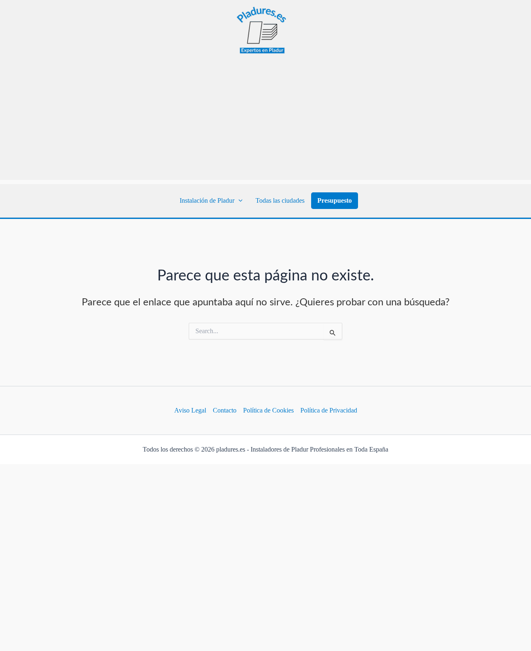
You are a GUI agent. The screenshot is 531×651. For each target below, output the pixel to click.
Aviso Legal (190, 410)
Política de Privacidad (328, 410)
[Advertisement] (265, 122)
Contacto (224, 410)
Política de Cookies (268, 410)
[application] (238, 200)
